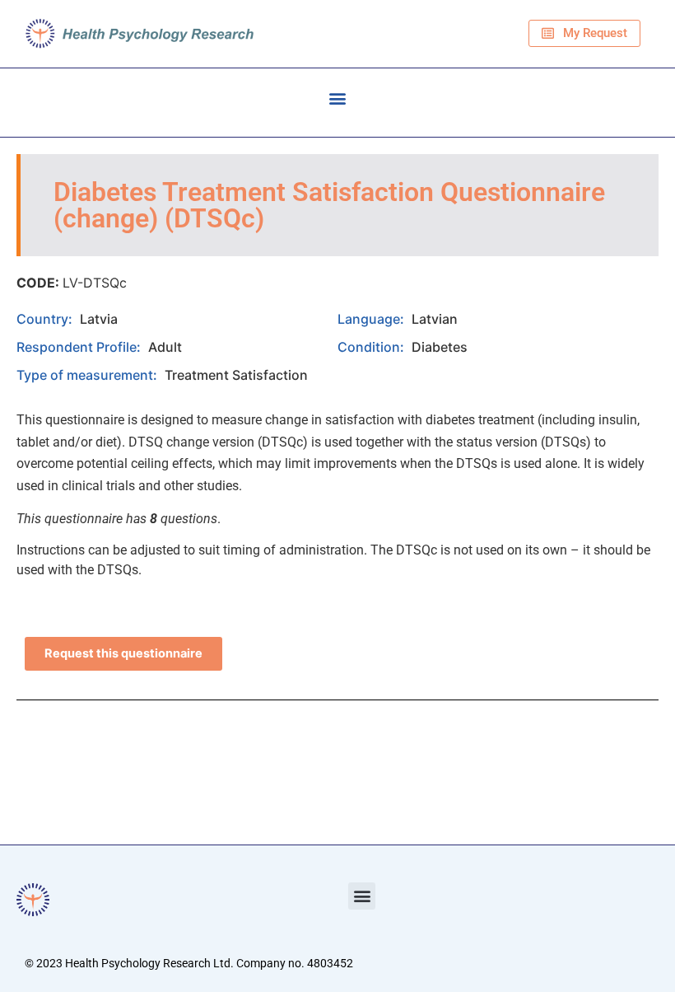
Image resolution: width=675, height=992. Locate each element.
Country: (46, 319)
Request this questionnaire (123, 653)
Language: (372, 319)
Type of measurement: (88, 375)
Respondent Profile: (80, 347)
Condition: (372, 347)
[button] (337, 98)
